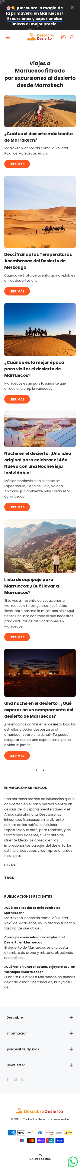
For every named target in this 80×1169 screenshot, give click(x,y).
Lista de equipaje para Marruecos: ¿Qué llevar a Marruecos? (31, 586)
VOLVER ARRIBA (40, 1159)
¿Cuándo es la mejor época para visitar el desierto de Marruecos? (34, 368)
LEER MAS (17, 164)
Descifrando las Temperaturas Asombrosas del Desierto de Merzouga (38, 260)
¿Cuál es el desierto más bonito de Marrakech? (38, 137)
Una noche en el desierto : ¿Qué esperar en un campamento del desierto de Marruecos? (38, 709)
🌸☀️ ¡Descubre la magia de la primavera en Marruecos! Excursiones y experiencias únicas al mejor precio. (34, 16)
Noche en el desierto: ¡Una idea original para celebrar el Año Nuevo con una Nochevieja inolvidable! (37, 463)
